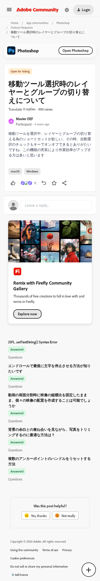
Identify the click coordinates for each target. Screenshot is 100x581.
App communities (37, 23)
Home (14, 23)
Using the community (24, 550)
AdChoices (21, 575)
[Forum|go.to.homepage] (37, 10)
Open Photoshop (76, 50)
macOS (15, 171)
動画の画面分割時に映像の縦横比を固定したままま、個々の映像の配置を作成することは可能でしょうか (49, 400)
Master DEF (24, 119)
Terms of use (50, 550)
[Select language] (67, 10)
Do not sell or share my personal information (39, 566)
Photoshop (62, 23)
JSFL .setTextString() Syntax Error (32, 342)
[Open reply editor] (50, 205)
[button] (9, 11)
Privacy (67, 550)
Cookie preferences (22, 558)
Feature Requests (22, 27)
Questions (15, 357)
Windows (32, 171)
